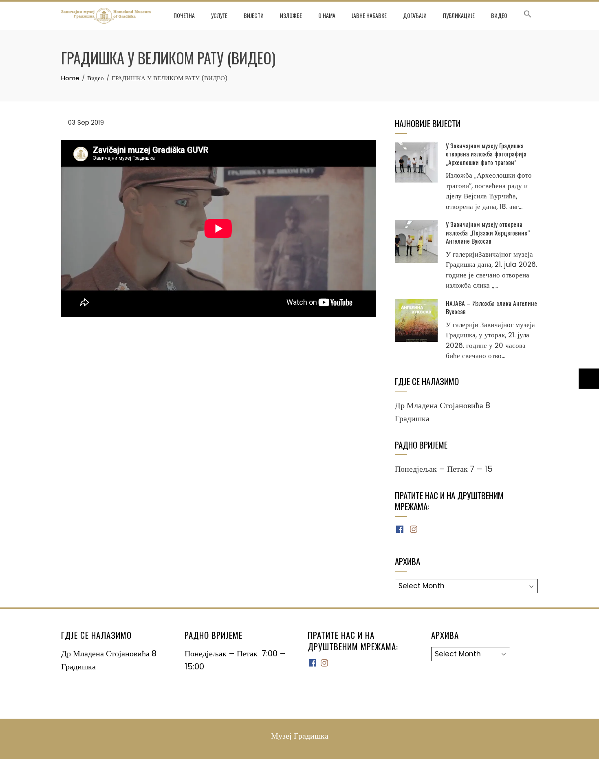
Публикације (459, 15)
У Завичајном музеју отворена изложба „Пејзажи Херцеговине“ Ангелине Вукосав (488, 232)
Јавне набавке (369, 15)
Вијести (254, 15)
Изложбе (291, 15)
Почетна (184, 15)
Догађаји (415, 15)
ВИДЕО (499, 15)
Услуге (219, 15)
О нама (326, 15)
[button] (528, 15)
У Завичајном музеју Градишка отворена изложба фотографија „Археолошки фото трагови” (486, 154)
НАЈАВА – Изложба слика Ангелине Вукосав (491, 307)
